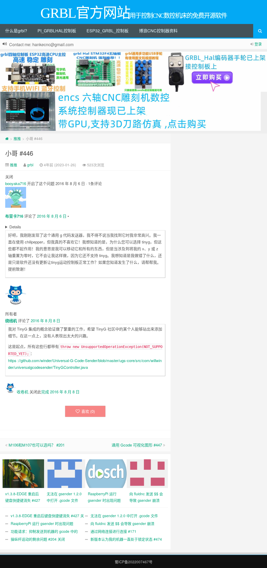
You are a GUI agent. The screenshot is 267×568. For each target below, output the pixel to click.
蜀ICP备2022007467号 (134, 561)
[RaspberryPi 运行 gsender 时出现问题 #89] (106, 472)
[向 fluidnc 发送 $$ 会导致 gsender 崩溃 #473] (147, 472)
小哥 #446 (19, 152)
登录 (258, 43)
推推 (17, 138)
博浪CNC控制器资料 (158, 31)
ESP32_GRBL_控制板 (108, 31)
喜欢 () (88, 411)
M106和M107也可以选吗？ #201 (37, 445)
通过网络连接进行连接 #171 (113, 531)
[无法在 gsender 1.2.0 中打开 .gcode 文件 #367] (65, 472)
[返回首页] (7, 138)
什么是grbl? (16, 31)
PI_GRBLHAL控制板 (57, 31)
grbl (30, 164)
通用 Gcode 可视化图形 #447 (137, 445)
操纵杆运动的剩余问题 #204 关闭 (38, 539)
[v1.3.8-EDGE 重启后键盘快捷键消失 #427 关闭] (23, 472)
